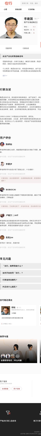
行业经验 (31, 9)
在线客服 (5, 389)
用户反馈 (17, 389)
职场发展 (18, 9)
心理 (5, 9)
